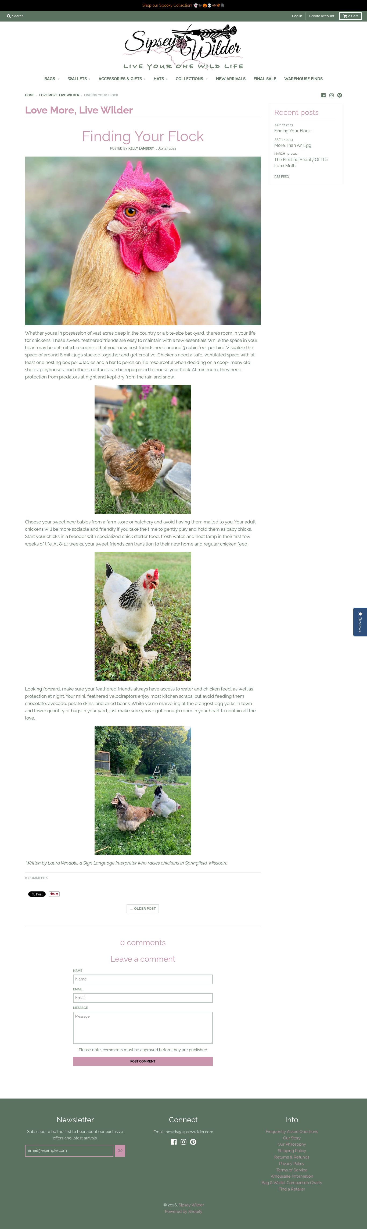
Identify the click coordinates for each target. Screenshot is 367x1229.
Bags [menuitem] (50, 78)
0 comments (36, 878)
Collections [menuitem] (190, 78)
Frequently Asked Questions (292, 1131)
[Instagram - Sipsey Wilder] (331, 95)
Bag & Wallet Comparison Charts (292, 1182)
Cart (353, 16)
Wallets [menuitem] (77, 78)
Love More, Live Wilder (59, 95)
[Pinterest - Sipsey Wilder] (339, 95)
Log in (297, 16)
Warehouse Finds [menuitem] (303, 78)
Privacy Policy (291, 1163)
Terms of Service (291, 1170)
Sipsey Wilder (191, 1205)
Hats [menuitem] (159, 78)
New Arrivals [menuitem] (231, 78)
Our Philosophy (292, 1144)
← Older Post (143, 908)
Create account (321, 16)
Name (77, 971)
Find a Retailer (292, 1189)
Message (80, 1008)
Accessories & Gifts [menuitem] (120, 78)
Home (29, 95)
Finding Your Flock (143, 136)
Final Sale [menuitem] (265, 78)
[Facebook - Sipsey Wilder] (323, 95)
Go (120, 1151)
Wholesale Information (292, 1176)
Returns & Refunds (291, 1157)
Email (77, 989)
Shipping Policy (292, 1150)
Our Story (292, 1138)
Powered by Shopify (183, 1211)
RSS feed (281, 177)
